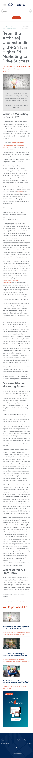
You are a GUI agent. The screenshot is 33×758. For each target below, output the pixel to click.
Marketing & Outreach (9, 28)
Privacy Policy (16, 740)
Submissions (5, 740)
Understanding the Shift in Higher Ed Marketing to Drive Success (16, 627)
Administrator (20, 601)
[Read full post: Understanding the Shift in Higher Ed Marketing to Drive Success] (11, 617)
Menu (16, 18)
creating (20, 192)
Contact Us (5, 744)
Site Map (29, 744)
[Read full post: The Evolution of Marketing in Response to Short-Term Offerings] (11, 644)
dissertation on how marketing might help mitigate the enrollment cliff (13, 145)
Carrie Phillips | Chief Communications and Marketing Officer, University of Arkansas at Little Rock (16, 69)
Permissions (28, 740)
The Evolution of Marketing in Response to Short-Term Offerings (15, 654)
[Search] (30, 11)
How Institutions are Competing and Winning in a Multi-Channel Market (16, 682)
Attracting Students (9, 26)
